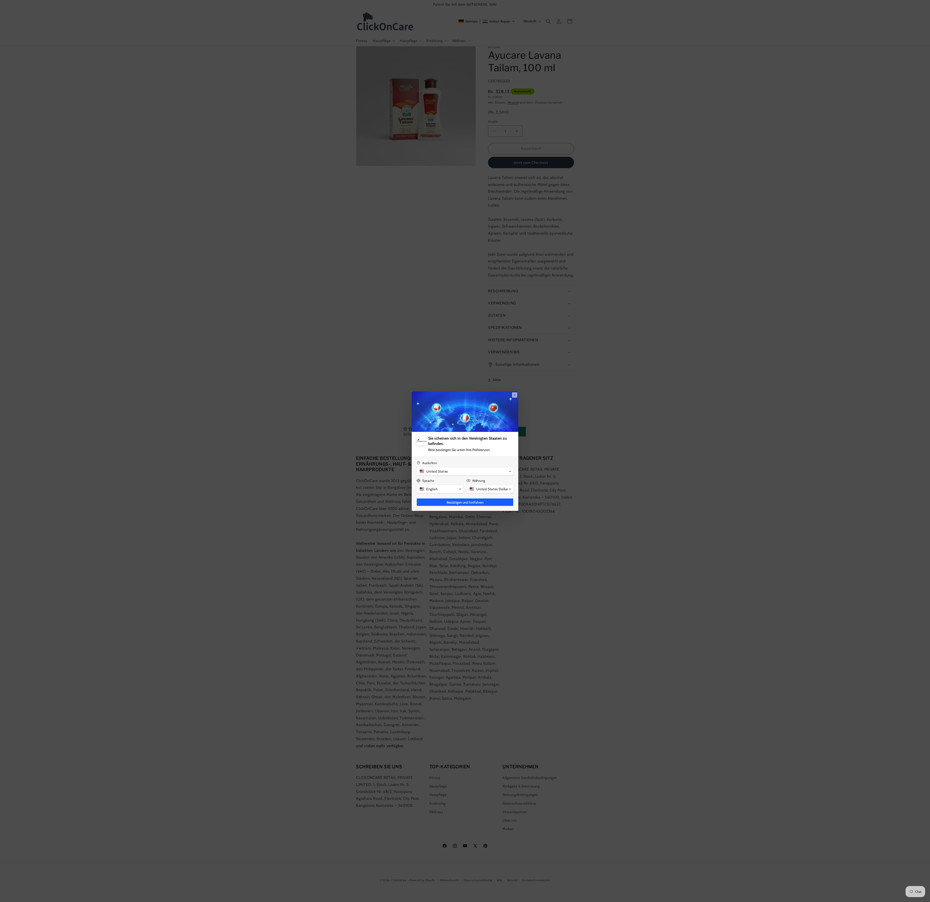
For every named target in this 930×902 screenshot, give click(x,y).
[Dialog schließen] (514, 395)
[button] (465, 471)
